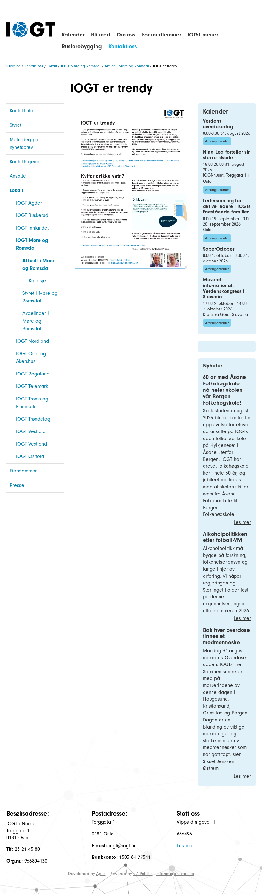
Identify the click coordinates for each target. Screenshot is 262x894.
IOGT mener (203, 34)
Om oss (126, 34)
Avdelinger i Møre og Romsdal (35, 321)
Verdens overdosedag (218, 124)
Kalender (73, 34)
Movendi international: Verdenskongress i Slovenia (223, 288)
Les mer (242, 522)
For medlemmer (161, 34)
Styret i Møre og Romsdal (40, 297)
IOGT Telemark (32, 386)
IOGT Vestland (31, 444)
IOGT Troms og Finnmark (32, 402)
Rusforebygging (82, 46)
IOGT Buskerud (32, 215)
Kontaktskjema (25, 162)
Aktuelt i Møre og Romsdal (127, 66)
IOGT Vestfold (31, 431)
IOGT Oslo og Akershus (31, 357)
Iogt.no (14, 66)
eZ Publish (143, 873)
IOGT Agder (29, 203)
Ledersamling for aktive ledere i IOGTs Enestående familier (226, 206)
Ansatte (18, 176)
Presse (17, 485)
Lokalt (52, 66)
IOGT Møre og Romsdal (81, 66)
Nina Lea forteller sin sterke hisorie (227, 155)
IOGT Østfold (30, 456)
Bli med (100, 34)
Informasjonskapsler (175, 873)
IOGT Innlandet (32, 228)
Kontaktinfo (21, 111)
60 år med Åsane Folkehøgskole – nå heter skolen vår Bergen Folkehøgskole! (224, 390)
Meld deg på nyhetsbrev (24, 143)
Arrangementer (217, 141)
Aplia (101, 873)
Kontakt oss (122, 46)
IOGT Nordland (32, 341)
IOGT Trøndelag (33, 419)
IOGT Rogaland (33, 374)
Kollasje (37, 281)
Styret (15, 125)
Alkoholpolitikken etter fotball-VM (225, 537)
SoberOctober (218, 249)
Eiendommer (23, 471)
